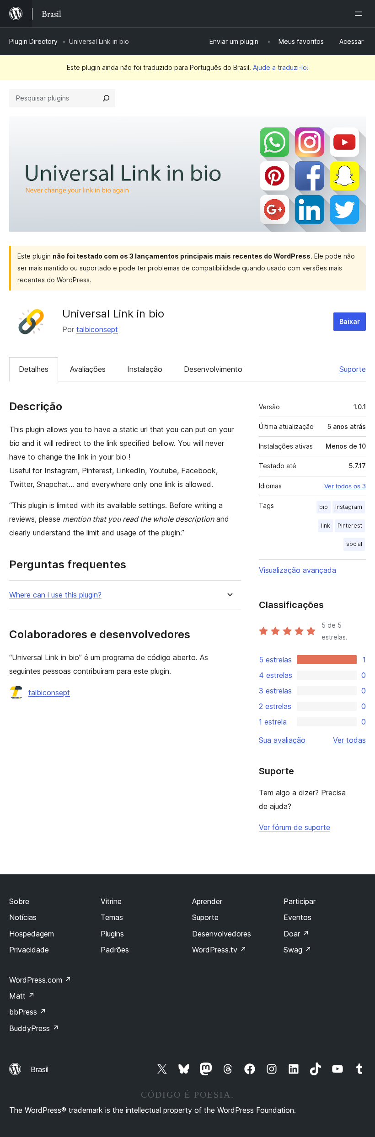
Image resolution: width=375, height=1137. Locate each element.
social (354, 543)
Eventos (297, 917)
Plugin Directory (33, 41)
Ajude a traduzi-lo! (281, 67)
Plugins (112, 933)
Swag (297, 949)
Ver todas (349, 740)
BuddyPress (34, 1028)
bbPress (27, 1011)
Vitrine (111, 901)
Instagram (348, 506)
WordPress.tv (219, 949)
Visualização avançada (297, 570)
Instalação (144, 369)
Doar (296, 933)
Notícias (23, 917)
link (325, 525)
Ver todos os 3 (345, 486)
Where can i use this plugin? (55, 595)
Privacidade (29, 949)
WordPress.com (40, 979)
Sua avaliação (282, 740)
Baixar (349, 321)
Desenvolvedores (221, 933)
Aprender (207, 901)
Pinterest (350, 525)
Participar (300, 901)
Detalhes (33, 369)
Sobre (19, 901)
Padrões (115, 949)
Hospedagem (31, 933)
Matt (22, 995)
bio (323, 506)
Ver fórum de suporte (294, 827)
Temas (112, 917)
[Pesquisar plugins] (106, 98)
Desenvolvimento (213, 369)
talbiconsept (97, 329)
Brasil (39, 1069)
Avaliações (88, 369)
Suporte (352, 369)
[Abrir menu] (360, 13)
